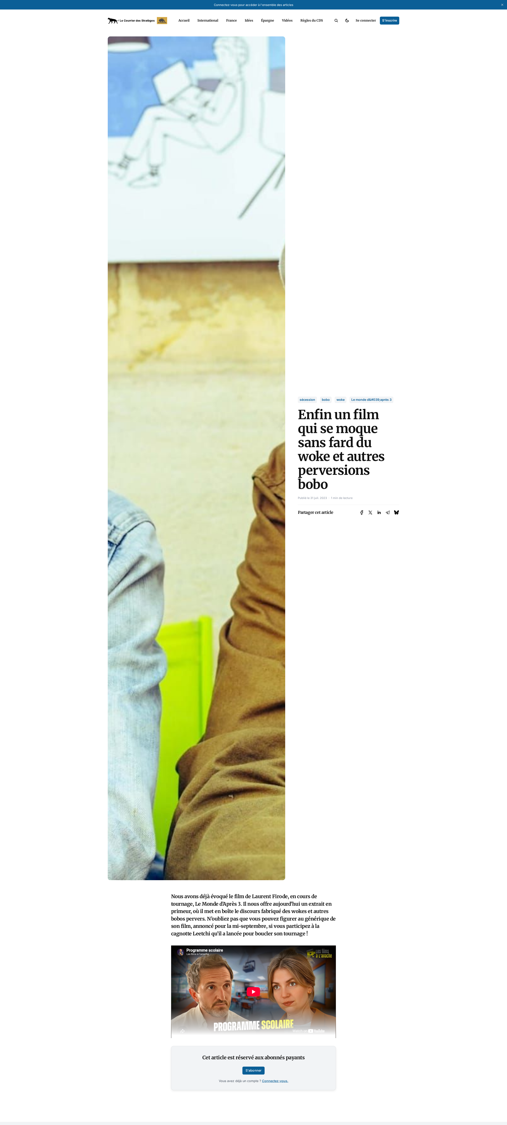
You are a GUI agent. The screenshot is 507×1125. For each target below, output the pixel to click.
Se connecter (366, 20)
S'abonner (253, 1070)
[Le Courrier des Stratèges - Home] (139, 21)
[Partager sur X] (370, 512)
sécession (307, 400)
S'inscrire (389, 20)
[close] (502, 5)
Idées (249, 20)
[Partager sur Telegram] (388, 512)
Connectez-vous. (275, 1081)
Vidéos (287, 20)
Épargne (267, 20)
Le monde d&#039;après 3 (371, 400)
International (207, 20)
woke (340, 400)
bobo (326, 400)
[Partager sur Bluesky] (396, 512)
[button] (336, 20)
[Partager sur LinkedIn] (379, 512)
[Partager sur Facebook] (361, 512)
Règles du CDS (311, 20)
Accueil (184, 20)
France (231, 20)
